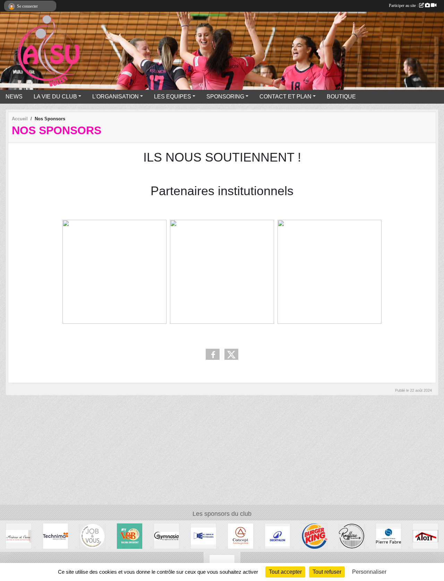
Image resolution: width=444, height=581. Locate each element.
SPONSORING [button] (225, 96)
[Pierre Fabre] (389, 536)
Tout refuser (327, 572)
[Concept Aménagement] (241, 536)
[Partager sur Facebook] (213, 354)
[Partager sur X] (231, 354)
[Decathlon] (278, 536)
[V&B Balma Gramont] (130, 536)
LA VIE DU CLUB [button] (55, 96)
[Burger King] (314, 536)
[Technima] (56, 536)
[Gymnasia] (167, 536)
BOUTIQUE (341, 96)
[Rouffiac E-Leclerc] (352, 536)
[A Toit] (425, 536)
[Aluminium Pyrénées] (203, 536)
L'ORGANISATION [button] (115, 96)
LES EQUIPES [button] (172, 96)
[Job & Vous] (92, 536)
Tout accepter (285, 572)
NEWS (14, 96)
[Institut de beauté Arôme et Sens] (19, 536)
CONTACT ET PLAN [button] (285, 96)
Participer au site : (404, 5)
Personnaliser (369, 572)
